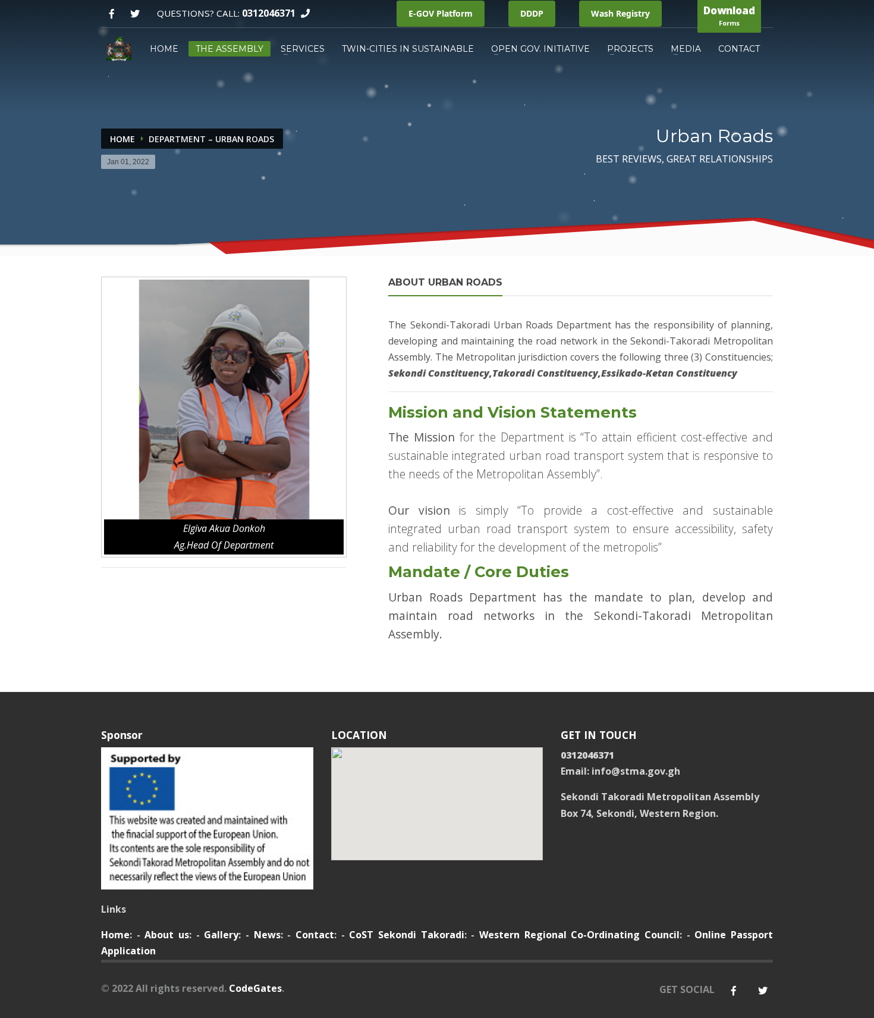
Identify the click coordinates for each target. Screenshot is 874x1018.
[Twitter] (134, 14)
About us (166, 934)
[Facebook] (111, 14)
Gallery (221, 934)
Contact (314, 934)
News (267, 934)
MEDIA (686, 48)
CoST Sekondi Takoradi (406, 934)
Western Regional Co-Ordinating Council (579, 934)
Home (122, 139)
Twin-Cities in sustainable (408, 48)
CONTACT (739, 48)
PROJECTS (630, 48)
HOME (164, 48)
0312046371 (268, 13)
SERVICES (303, 48)
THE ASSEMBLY (229, 48)
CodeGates (255, 988)
